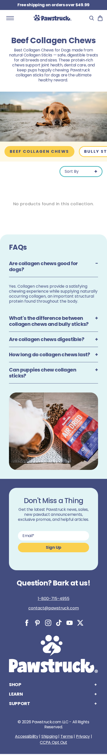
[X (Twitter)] (80, 623)
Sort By (72, 171)
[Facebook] (27, 623)
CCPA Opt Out (53, 742)
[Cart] (100, 18)
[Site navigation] (10, 18)
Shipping (49, 736)
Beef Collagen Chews (39, 151)
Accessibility (26, 736)
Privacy (83, 736)
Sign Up (53, 547)
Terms (66, 736)
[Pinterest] (37, 623)
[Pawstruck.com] (52, 18)
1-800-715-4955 (53, 598)
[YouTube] (69, 623)
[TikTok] (59, 623)
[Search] (91, 18)
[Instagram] (48, 623)
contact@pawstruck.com (53, 608)
